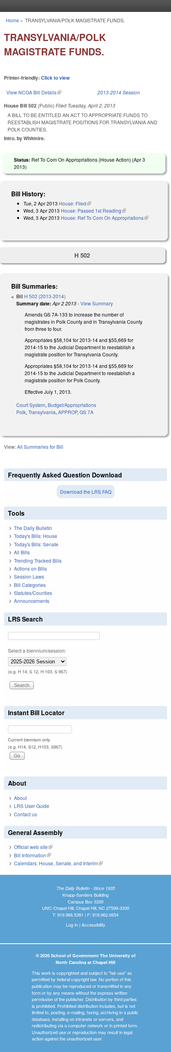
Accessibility (93, 924)
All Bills (22, 552)
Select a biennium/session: (37, 650)
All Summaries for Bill (40, 446)
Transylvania (42, 412)
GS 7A (86, 412)
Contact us (25, 814)
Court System (30, 404)
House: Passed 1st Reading (93, 210)
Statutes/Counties (33, 592)
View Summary (96, 303)
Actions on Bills (30, 568)
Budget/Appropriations (72, 404)
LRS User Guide (31, 805)
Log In (72, 924)
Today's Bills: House (35, 535)
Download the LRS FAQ (85, 491)
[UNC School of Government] (83, 6)
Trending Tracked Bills (38, 560)
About (20, 797)
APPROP (67, 412)
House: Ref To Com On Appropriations (104, 217)
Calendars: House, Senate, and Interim (58, 863)
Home (12, 20)
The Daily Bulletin (33, 527)
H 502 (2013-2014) (45, 296)
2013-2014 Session (118, 92)
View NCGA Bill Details (33, 92)
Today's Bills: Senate (36, 544)
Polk (21, 412)
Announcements (31, 600)
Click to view (55, 77)
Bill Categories (30, 584)
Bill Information (32, 855)
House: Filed (75, 203)
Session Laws (29, 576)
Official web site (33, 846)
